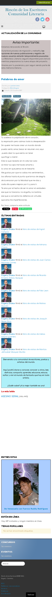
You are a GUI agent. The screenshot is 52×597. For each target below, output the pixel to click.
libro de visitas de (31, 229)
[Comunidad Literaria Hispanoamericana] (26, 11)
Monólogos (14, 88)
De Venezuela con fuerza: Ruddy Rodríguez (26, 509)
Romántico (6, 96)
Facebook (37, 19)
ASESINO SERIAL (10, 396)
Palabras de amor (12, 79)
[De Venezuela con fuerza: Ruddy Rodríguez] (26, 484)
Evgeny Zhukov (8, 229)
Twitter (42, 19)
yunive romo (15, 86)
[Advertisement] (26, 427)
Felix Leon (43, 291)
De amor (17, 96)
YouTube (47, 19)
